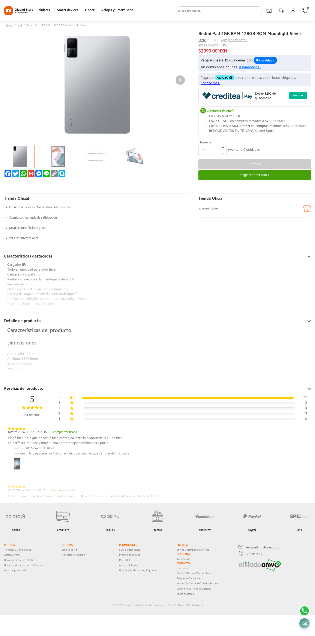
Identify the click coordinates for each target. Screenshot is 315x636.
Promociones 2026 (130, 555)
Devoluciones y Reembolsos (19, 560)
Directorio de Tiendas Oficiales (194, 589)
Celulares (43, 10)
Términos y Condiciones (17, 550)
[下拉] (140, 10)
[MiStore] (259, 570)
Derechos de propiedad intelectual (23, 565)
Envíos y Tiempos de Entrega (193, 550)
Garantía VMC (12, 555)
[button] (180, 80)
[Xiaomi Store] (269, 11)
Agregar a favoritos (234, 40)
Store (202, 40)
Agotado (254, 164)
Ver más (298, 95)
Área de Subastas (128, 565)
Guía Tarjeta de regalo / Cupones (137, 570)
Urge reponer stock (254, 175)
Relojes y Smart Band (117, 10)
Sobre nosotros (185, 594)
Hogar (89, 10)
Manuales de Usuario (73, 555)
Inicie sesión (183, 559)
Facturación (183, 568)
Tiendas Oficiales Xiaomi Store (194, 573)
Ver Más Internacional (23, 238)
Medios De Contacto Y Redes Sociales (198, 583)
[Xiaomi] (18, 14)
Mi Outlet (124, 560)
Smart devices (67, 10)
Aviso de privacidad (15, 570)
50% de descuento (129, 550)
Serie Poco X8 (69, 550)
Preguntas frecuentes (189, 578)
